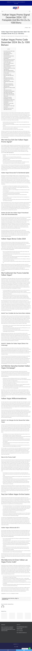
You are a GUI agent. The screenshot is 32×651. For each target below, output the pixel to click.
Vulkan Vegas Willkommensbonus (9, 70)
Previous (26, 27)
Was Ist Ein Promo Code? (7, 74)
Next (29, 27)
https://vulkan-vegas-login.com (9, 152)
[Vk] (26, 599)
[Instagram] (17, 3)
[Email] (29, 599)
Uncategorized (13, 593)
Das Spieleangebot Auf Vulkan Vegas (9, 99)
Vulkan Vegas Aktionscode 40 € (8, 77)
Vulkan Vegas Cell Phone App (8, 92)
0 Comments (16, 593)
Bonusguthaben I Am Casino (8, 98)
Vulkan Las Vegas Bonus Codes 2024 (9, 59)
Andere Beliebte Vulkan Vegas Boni (9, 93)
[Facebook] (14, 3)
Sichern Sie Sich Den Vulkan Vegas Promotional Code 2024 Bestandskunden (9, 57)
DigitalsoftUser (4, 593)
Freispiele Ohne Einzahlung (8, 97)
